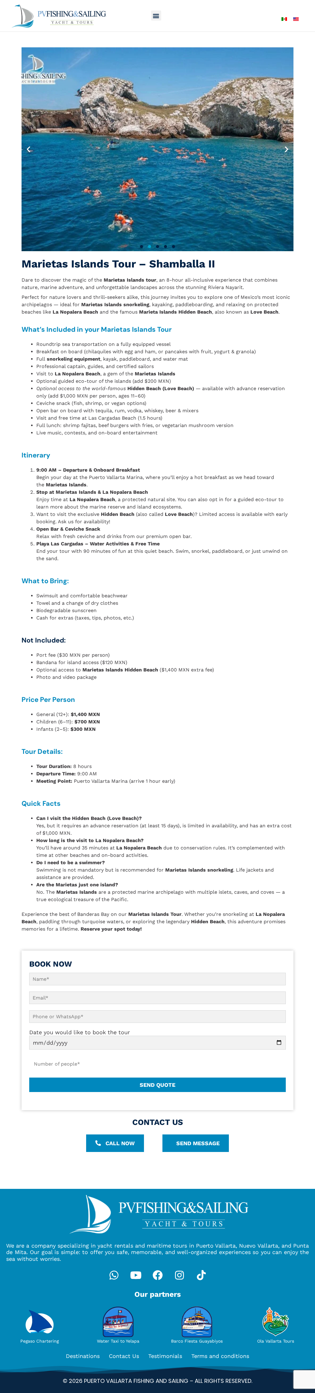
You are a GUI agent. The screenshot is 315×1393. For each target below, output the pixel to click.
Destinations (83, 1356)
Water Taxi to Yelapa (118, 1341)
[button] (156, 15)
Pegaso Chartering (39, 1341)
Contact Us (124, 1356)
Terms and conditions (220, 1356)
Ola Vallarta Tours (275, 1341)
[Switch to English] (296, 18)
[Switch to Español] (284, 18)
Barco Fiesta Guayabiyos (197, 1341)
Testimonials (165, 1356)
